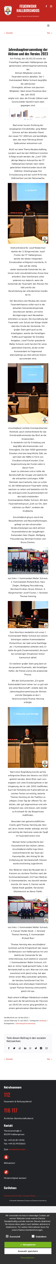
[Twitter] (14, 1048)
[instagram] (51, 6)
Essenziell (15, 1237)
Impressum (28, 1201)
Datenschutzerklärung (39, 1201)
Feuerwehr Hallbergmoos (28, 8)
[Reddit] (19, 1048)
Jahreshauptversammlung (25, 1024)
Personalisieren (27, 1258)
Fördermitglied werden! (15, 1178)
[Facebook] (9, 1048)
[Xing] (41, 1048)
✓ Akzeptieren (27, 1244)
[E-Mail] (46, 1048)
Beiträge (42, 1021)
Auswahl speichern (28, 1251)
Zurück (9, 33)
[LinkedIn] (25, 1048)
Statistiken (41, 1237)
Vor (48, 33)
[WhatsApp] (30, 1048)
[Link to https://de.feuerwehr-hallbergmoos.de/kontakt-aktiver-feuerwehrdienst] (6, 1157)
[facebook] (46, 6)
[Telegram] (35, 1048)
